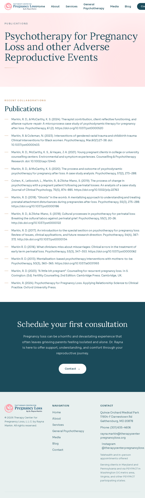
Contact (72, 368)
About (55, 6)
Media (114, 6)
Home (41, 6)
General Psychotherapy (93, 6)
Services (71, 6)
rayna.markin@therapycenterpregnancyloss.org (120, 435)
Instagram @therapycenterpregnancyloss (121, 446)
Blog (128, 6)
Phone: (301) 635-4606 (115, 427)
